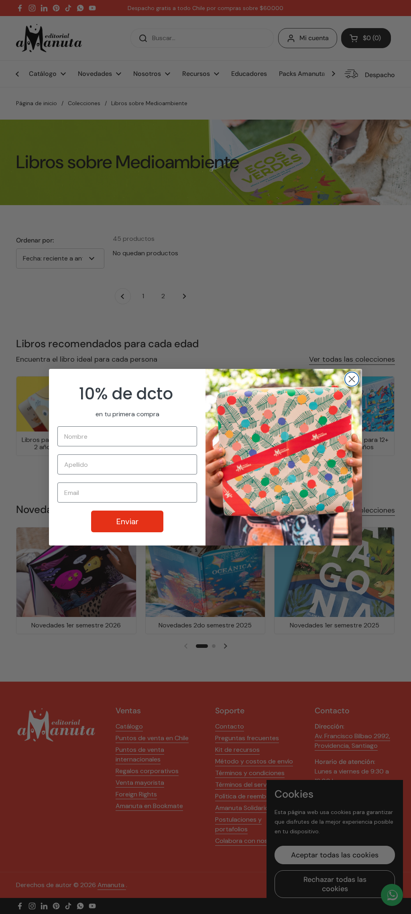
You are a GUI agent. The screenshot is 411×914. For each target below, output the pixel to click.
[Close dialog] (352, 379)
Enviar (127, 521)
